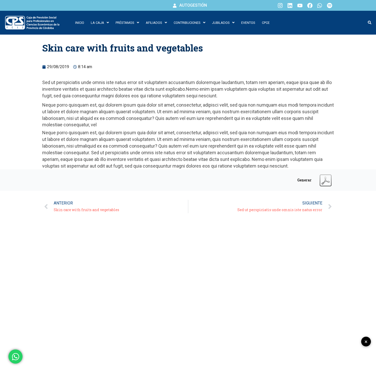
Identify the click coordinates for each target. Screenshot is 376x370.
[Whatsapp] (319, 5)
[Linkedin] (290, 5)
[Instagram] (280, 5)
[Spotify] (329, 5)
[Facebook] (309, 5)
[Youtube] (300, 5)
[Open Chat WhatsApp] (15, 357)
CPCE (266, 23)
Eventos (248, 23)
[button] (99, 22)
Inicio (79, 23)
